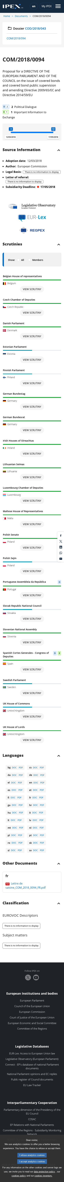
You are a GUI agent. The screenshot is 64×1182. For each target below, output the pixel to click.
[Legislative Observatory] (32, 206)
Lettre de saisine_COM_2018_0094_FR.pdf (25, 885)
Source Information (21, 149)
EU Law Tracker (32, 1085)
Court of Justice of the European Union (32, 1017)
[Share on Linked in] (61, 547)
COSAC (32, 1119)
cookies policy (19, 1175)
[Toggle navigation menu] (58, 6)
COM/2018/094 (16, 38)
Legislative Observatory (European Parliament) (32, 1059)
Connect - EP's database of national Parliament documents (32, 1066)
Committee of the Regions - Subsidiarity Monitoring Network (32, 1132)
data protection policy (44, 1171)
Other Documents (20, 863)
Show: (11, 260)
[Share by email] (61, 558)
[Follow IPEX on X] (28, 977)
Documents (21, 16)
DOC (14, 767)
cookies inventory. (43, 1175)
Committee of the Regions (32, 1028)
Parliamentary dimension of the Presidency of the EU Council (32, 1111)
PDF (21, 767)
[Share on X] (60, 541)
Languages (13, 755)
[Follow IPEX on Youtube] (36, 977)
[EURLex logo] (32, 218)
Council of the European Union (32, 1006)
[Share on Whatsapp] (61, 552)
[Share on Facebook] (61, 535)
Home (6, 16)
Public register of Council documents (32, 1079)
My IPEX (47, 6)
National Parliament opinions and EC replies (32, 1074)
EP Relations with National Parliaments (32, 1125)
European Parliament (32, 1000)
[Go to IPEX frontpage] (13, 6)
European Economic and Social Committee (32, 1023)
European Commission (32, 1011)
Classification (16, 903)
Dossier (29, 28)
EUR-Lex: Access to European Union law (32, 1053)
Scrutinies (12, 244)
